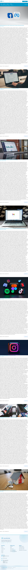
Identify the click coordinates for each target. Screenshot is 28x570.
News (1, 26)
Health (11, 547)
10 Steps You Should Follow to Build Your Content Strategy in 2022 (9, 88)
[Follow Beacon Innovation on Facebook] (5, 543)
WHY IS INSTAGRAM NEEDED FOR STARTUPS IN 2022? (8, 355)
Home (2, 546)
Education (11, 546)
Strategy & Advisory (21, 546)
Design (3, 160)
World (3, 26)
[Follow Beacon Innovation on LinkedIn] (2, 543)
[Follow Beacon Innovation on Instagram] (4, 543)
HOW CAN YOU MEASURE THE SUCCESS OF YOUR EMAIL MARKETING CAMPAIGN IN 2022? (13, 228)
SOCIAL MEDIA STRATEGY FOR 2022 (5, 298)
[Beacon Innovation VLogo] (2, 1)
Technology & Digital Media (13, 551)
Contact (2, 552)
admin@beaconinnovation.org (6, 556)
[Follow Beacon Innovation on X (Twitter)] (9, 543)
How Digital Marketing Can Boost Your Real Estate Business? (8, 490)
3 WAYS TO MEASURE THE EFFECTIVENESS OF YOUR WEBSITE (9, 159)
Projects (2, 551)
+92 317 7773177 (5, 558)
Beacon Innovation (5, 567)
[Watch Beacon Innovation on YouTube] (7, 543)
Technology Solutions (21, 547)
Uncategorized (2, 89)
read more (26, 66)
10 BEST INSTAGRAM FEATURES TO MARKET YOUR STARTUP (8, 417)
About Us (2, 547)
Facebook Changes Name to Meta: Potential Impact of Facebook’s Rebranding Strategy (12, 25)
